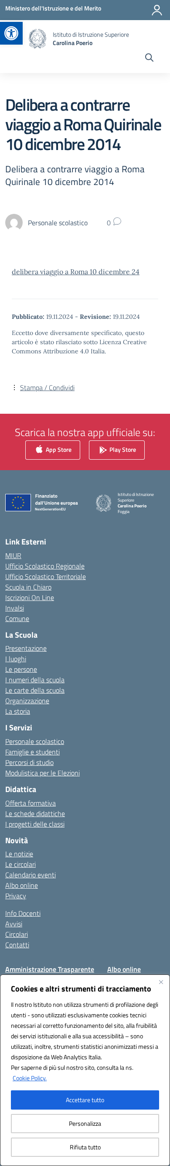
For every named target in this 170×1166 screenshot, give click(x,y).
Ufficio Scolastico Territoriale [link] (45, 576)
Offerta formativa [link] (30, 803)
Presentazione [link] (26, 648)
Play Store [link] (122, 449)
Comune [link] (17, 618)
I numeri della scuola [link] (35, 679)
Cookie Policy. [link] (30, 1077)
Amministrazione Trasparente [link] (49, 969)
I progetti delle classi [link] (35, 824)
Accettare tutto (85, 1099)
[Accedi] (157, 10)
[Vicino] (161, 982)
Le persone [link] (21, 669)
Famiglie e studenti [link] (32, 752)
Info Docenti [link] (23, 913)
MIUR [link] (13, 555)
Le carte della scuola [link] (35, 690)
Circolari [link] (16, 934)
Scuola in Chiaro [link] (28, 587)
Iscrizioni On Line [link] (29, 597)
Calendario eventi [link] (30, 874)
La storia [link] (17, 711)
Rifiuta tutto (85, 1147)
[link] (11, 33)
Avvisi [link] (13, 923)
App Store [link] (57, 449)
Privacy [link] (15, 895)
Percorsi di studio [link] (29, 762)
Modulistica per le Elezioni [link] (42, 773)
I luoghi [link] (15, 658)
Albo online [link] (21, 885)
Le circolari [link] (20, 864)
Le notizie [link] (19, 853)
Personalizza (85, 1123)
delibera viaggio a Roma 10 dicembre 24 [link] (75, 271)
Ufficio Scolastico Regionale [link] (45, 566)
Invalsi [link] (14, 608)
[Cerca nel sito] (149, 58)
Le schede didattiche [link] (35, 813)
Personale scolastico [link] (34, 741)
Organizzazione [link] (27, 700)
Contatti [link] (17, 944)
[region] (85, 1070)
